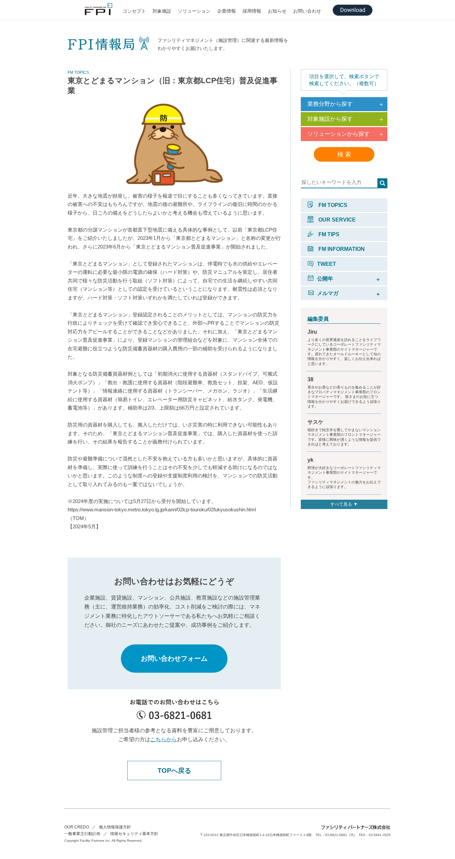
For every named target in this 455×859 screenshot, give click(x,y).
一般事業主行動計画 (82, 833)
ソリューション (194, 11)
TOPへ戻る (174, 770)
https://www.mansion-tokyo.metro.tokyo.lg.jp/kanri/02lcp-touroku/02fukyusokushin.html (162, 509)
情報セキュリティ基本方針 (134, 833)
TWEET (326, 264)
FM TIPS (328, 234)
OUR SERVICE (336, 220)
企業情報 (226, 11)
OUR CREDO (76, 827)
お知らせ (277, 11)
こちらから (163, 739)
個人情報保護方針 (115, 827)
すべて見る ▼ (344, 504)
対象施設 (162, 11)
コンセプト (134, 11)
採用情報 (251, 11)
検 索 (344, 154)
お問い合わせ (307, 11)
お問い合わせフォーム (174, 658)
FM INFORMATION (341, 249)
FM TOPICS (332, 205)
